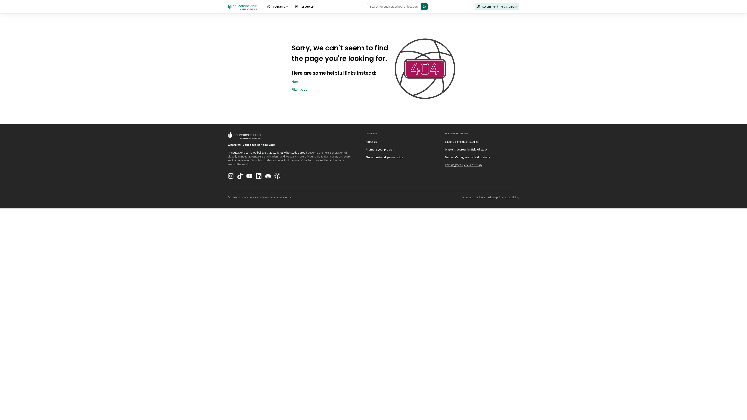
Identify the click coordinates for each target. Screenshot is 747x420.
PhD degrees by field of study (463, 165)
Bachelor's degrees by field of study (467, 157)
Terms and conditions (473, 197)
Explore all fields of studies (461, 142)
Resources (306, 6)
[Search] (424, 6)
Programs (278, 6)
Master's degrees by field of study (466, 149)
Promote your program (380, 149)
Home (296, 82)
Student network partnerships (384, 157)
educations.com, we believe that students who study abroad (269, 152)
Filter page (299, 89)
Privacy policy (495, 197)
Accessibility (512, 197)
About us (371, 142)
